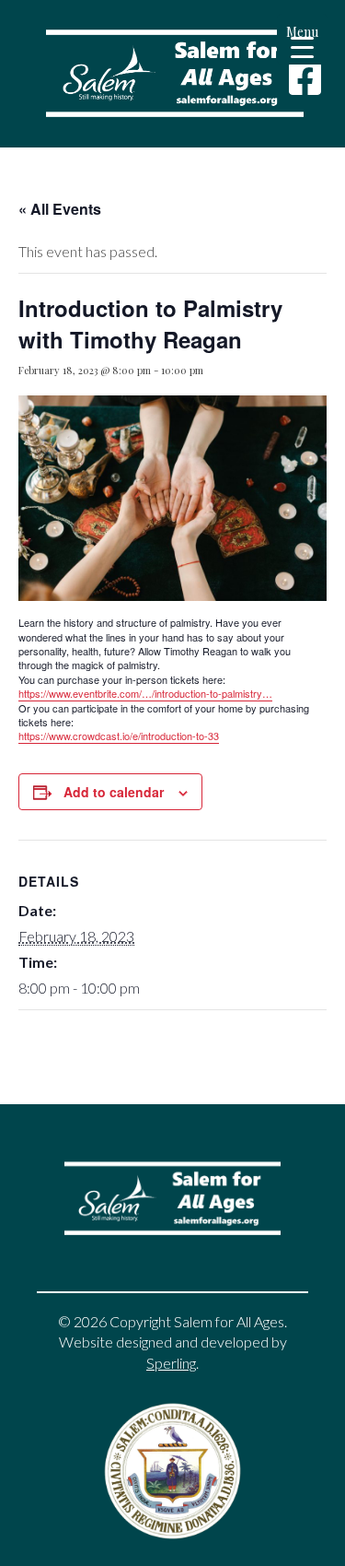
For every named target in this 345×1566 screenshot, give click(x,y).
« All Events (59, 208)
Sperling (171, 1363)
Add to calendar (113, 792)
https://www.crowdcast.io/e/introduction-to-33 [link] (118, 735)
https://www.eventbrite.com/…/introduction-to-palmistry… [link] (145, 693)
